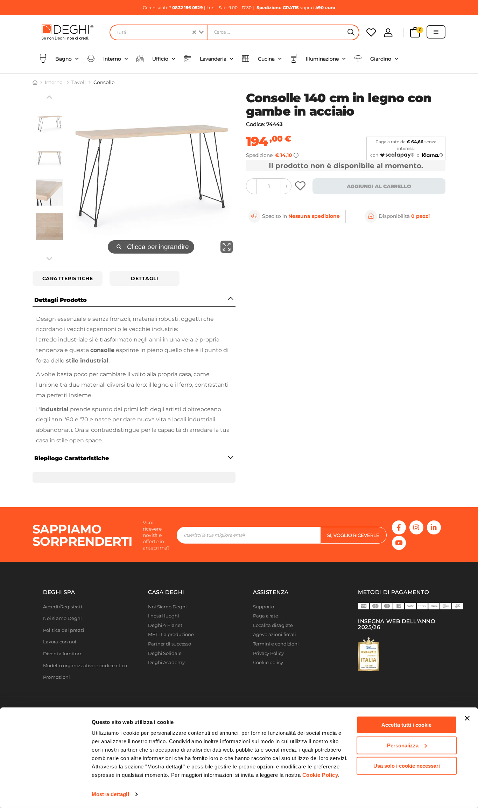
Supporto (263, 625)
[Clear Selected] (194, 32)
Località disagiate (273, 644)
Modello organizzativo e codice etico (85, 684)
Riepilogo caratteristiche (71, 458)
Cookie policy (268, 681)
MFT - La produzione (171, 653)
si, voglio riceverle (353, 554)
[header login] (388, 32)
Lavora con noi (59, 660)
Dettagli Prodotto (60, 300)
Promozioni (56, 696)
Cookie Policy (320, 775)
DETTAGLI (144, 278)
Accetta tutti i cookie (406, 725)
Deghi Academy (166, 681)
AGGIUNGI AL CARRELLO (379, 186)
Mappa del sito (269, 690)
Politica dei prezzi (63, 649)
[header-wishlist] (371, 32)
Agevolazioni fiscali (274, 653)
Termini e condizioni (276, 662)
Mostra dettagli (110, 794)
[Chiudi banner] (467, 718)
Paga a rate (265, 634)
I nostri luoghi (163, 634)
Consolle (103, 82)
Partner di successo (169, 662)
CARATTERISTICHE (67, 278)
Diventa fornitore (63, 672)
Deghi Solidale (165, 672)
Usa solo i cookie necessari (406, 766)
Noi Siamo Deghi (167, 625)
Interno (54, 82)
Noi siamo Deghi (62, 637)
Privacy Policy (268, 672)
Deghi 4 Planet (165, 644)
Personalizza (403, 745)
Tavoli (78, 82)
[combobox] (159, 32)
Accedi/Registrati (62, 625)
